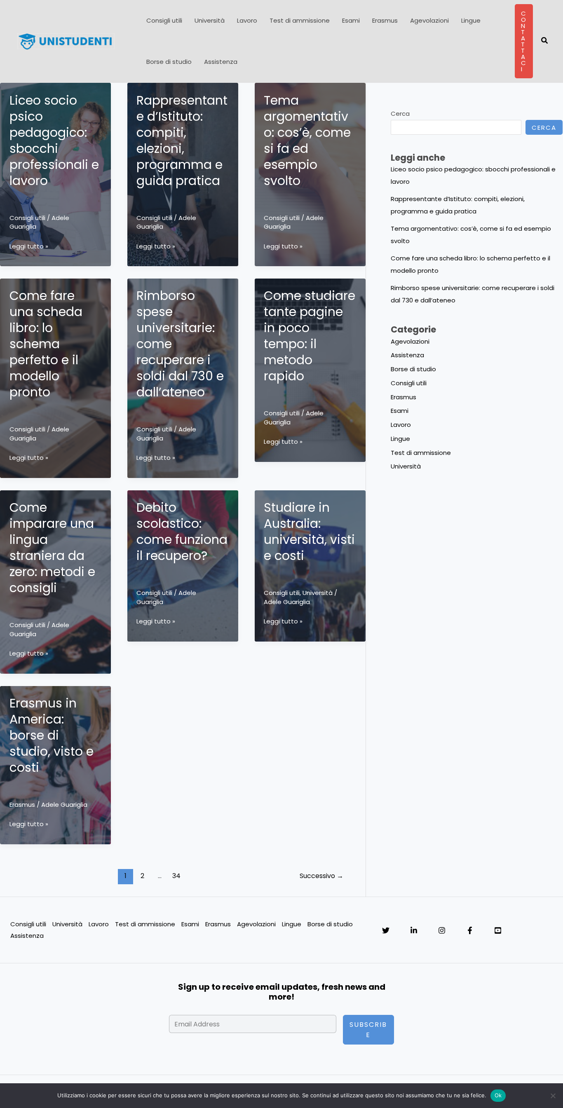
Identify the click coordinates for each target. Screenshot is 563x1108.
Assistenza (220, 61)
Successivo (321, 876)
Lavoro (247, 20)
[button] (524, 41)
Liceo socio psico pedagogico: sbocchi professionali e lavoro (54, 140)
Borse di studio (169, 61)
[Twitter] (385, 930)
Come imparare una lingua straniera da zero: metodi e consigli (52, 548)
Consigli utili (164, 20)
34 (176, 876)
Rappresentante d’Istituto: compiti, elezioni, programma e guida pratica (182, 140)
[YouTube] (498, 930)
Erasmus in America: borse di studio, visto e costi (51, 735)
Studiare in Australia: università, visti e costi (309, 532)
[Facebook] (470, 930)
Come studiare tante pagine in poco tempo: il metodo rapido (309, 336)
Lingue (471, 20)
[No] (553, 1096)
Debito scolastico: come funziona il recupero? (182, 532)
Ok (498, 1095)
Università (210, 20)
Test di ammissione (300, 20)
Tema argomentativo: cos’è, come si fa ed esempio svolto (307, 140)
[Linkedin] (414, 930)
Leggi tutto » (28, 246)
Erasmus (385, 20)
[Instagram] (442, 930)
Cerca (400, 113)
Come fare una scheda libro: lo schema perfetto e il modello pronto (45, 344)
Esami (351, 20)
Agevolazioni (429, 20)
